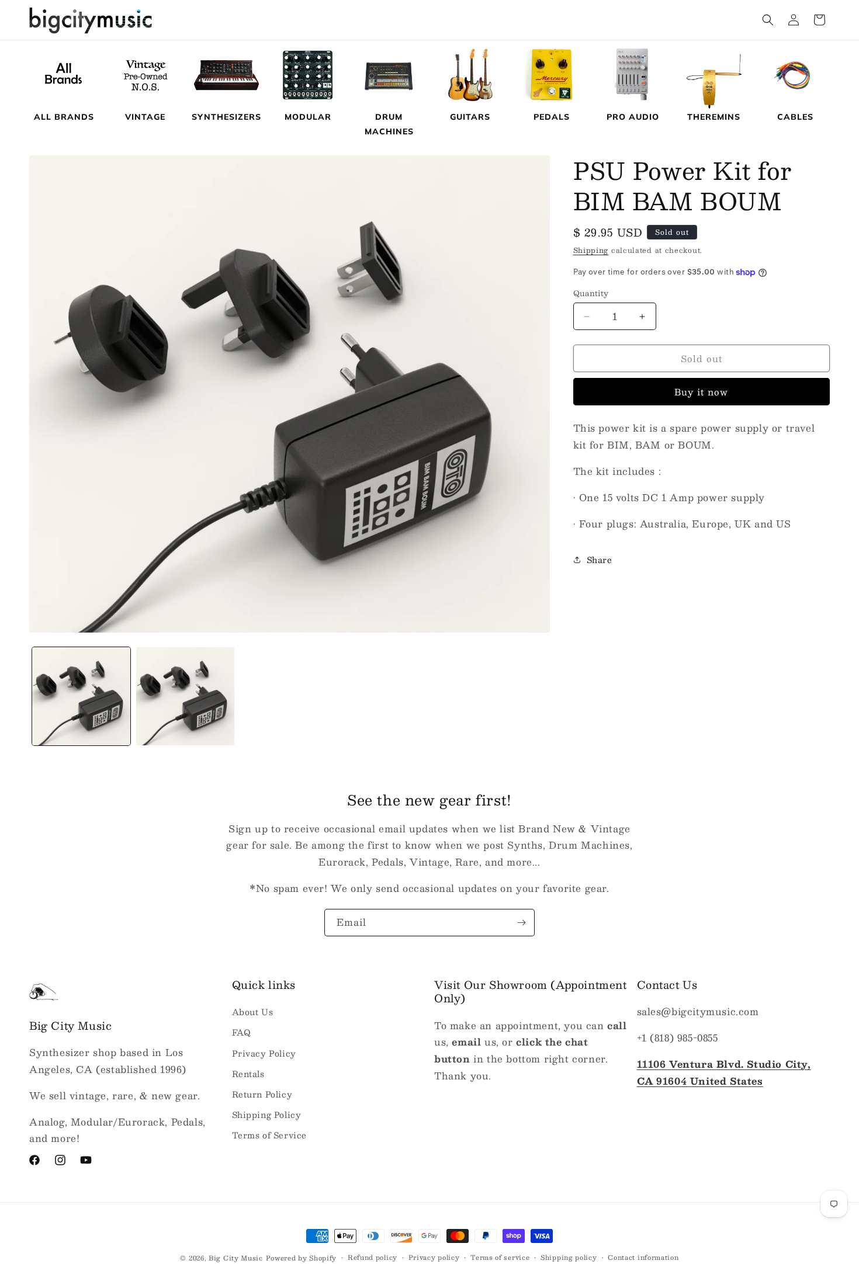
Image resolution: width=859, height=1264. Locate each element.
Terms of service (499, 1257)
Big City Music (236, 1257)
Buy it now (701, 391)
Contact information (643, 1257)
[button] (768, 20)
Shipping (591, 250)
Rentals (248, 1074)
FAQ (241, 1033)
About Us (252, 1012)
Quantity (591, 294)
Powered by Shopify (301, 1257)
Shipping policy (569, 1257)
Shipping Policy (267, 1114)
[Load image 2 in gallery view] (185, 696)
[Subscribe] (521, 922)
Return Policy (262, 1094)
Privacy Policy (264, 1053)
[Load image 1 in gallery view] (81, 696)
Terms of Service (269, 1135)
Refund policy (372, 1257)
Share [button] (599, 560)
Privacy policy (434, 1257)
